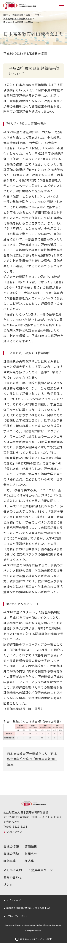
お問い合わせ (12, 877)
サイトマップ (13, 900)
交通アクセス (14, 832)
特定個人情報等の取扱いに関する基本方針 (29, 908)
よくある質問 (12, 870)
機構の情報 (11, 846)
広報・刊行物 (32, 14)
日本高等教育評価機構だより (17, 18)
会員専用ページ (42, 870)
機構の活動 (17, 14)
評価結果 (31, 846)
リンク (8, 884)
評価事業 (9, 861)
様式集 (29, 861)
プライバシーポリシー (18, 916)
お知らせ (31, 853)
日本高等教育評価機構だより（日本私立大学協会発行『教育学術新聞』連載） (32, 759)
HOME (6, 14)
